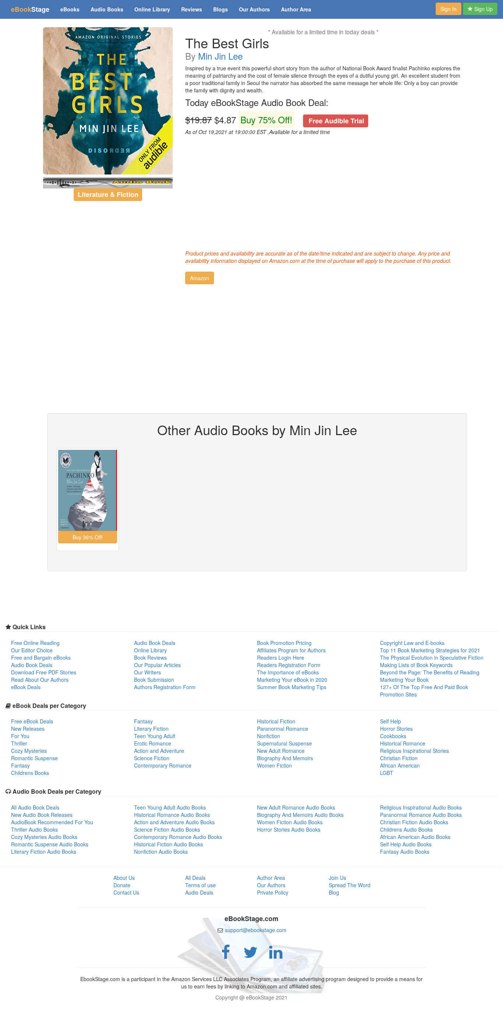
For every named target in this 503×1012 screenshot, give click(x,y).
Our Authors (254, 9)
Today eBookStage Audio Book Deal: (256, 102)
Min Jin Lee (220, 55)
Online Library (152, 9)
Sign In (448, 9)
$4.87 (274, 119)
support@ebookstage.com (255, 930)
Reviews (191, 9)
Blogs (220, 9)
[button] (199, 278)
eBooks (70, 9)
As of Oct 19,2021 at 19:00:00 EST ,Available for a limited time (257, 131)
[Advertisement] (323, 190)
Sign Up (483, 9)
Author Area (296, 9)
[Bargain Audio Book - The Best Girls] (108, 100)
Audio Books (107, 9)
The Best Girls (227, 42)
